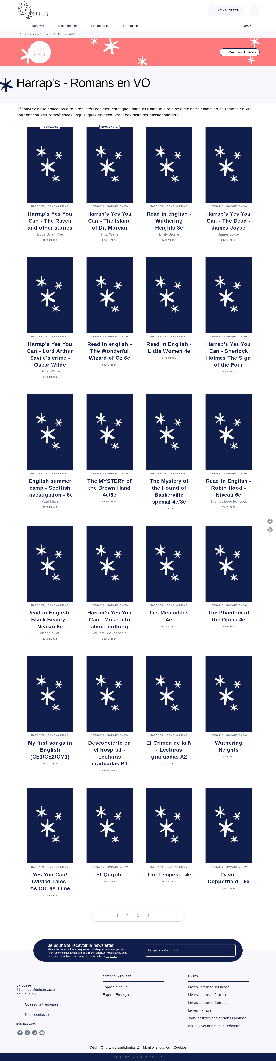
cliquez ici (111, 956)
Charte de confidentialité (120, 1047)
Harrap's (37, 34)
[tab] (22, 26)
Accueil (24, 34)
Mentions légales (156, 1047)
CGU (93, 1047)
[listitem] (20, 1032)
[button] (226, 10)
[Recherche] (254, 10)
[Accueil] (34, 10)
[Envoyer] (230, 950)
